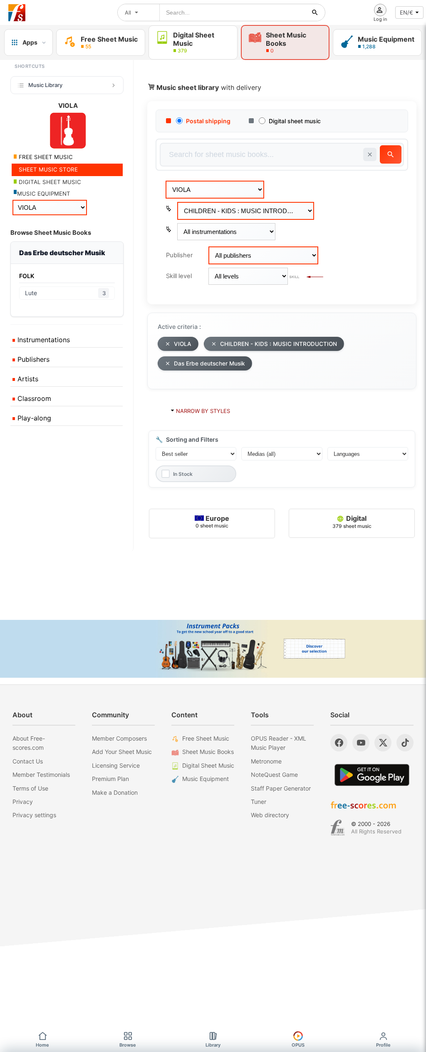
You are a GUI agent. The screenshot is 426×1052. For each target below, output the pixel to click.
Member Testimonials (41, 774)
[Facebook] (338, 742)
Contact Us (27, 761)
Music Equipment (205, 778)
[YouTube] (360, 742)
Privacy (22, 801)
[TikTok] (405, 742)
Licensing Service (116, 765)
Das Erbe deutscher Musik (209, 363)
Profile (383, 1045)
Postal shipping (208, 120)
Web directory (270, 814)
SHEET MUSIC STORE (47, 169)
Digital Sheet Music (208, 765)
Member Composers (119, 738)
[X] (382, 742)
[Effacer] (369, 154)
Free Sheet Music (205, 738)
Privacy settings (34, 814)
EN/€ (406, 12)
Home (42, 1045)
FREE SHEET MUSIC (45, 157)
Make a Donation (115, 792)
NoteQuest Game (274, 774)
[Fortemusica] (337, 828)
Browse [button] (127, 1045)
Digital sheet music (295, 120)
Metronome (266, 761)
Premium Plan (110, 778)
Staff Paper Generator (281, 788)
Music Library (45, 85)
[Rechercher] (315, 12)
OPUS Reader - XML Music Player (278, 743)
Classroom (33, 398)
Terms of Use (30, 788)
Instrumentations (42, 340)
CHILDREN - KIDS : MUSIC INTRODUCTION (278, 344)
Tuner (258, 801)
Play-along (33, 418)
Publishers (32, 359)
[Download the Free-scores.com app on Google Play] (371, 775)
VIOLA (182, 344)
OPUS (298, 1045)
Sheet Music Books (208, 751)
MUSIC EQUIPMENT (43, 193)
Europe (212, 521)
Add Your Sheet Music (122, 751)
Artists (26, 379)
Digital (352, 521)
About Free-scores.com (28, 743)
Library (213, 1045)
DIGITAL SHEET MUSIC (49, 182)
